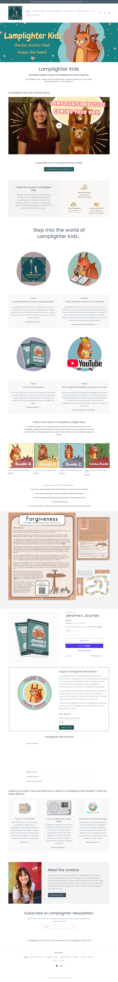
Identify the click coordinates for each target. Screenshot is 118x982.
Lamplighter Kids (55, 977)
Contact (83, 957)
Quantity (68, 630)
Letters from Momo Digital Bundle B (45, 470)
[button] (101, 13)
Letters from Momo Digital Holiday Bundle (96, 471)
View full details (95, 656)
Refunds (91, 957)
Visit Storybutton (57, 847)
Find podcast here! (32, 322)
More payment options (84, 650)
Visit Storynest (91, 842)
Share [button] (70, 656)
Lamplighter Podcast (51, 957)
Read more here (57, 895)
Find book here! (32, 407)
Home (26, 957)
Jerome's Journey (36, 957)
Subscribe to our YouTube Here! (59, 169)
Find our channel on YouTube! (83, 410)
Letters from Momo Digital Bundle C (70, 470)
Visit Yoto (23, 842)
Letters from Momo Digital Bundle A (19, 470)
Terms (55, 960)
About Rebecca (65, 957)
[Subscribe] (73, 927)
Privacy (62, 960)
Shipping (68, 623)
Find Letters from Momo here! (83, 324)
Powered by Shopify (66, 977)
